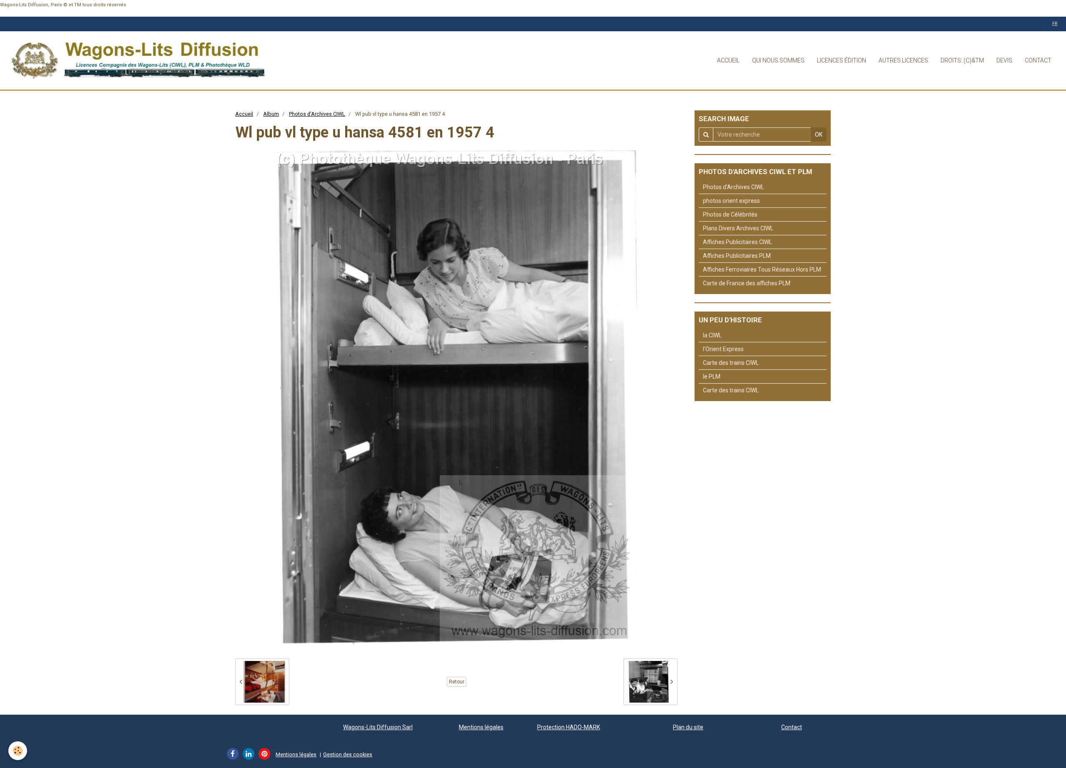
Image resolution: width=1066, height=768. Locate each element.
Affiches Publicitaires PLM (737, 255)
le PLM (711, 376)
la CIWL (712, 335)
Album (271, 114)
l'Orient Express (723, 349)
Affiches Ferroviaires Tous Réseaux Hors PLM (762, 269)
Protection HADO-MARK (568, 727)
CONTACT (1038, 60)
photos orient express (731, 200)
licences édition (841, 60)
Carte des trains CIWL (731, 362)
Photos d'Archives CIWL (317, 114)
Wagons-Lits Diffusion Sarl (378, 727)
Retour (456, 682)
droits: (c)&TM (962, 60)
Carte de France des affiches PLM (746, 283)
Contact (791, 727)
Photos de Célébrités (730, 214)
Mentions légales (481, 727)
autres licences (903, 60)
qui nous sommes (778, 60)
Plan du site (688, 727)
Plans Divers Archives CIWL (738, 228)
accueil (728, 60)
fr (1054, 23)
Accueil (244, 114)
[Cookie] (17, 750)
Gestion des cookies (347, 754)
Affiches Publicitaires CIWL (737, 242)
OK (818, 134)
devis (1004, 60)
